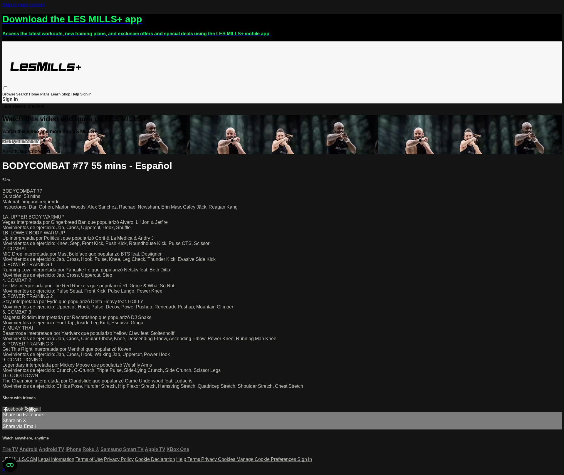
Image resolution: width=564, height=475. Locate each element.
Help (75, 94)
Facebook (13, 409)
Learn (56, 94)
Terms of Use (89, 459)
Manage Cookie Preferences (266, 459)
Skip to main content (23, 4)
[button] (5, 88)
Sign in (85, 94)
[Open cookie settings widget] (10, 465)
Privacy (209, 459)
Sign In (10, 99)
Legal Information (56, 459)
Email (35, 409)
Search (22, 94)
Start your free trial (21, 141)
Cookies (227, 459)
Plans (45, 94)
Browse (9, 94)
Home (34, 94)
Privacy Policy (119, 459)
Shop (66, 94)
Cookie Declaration (155, 459)
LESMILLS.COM (19, 459)
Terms (194, 459)
